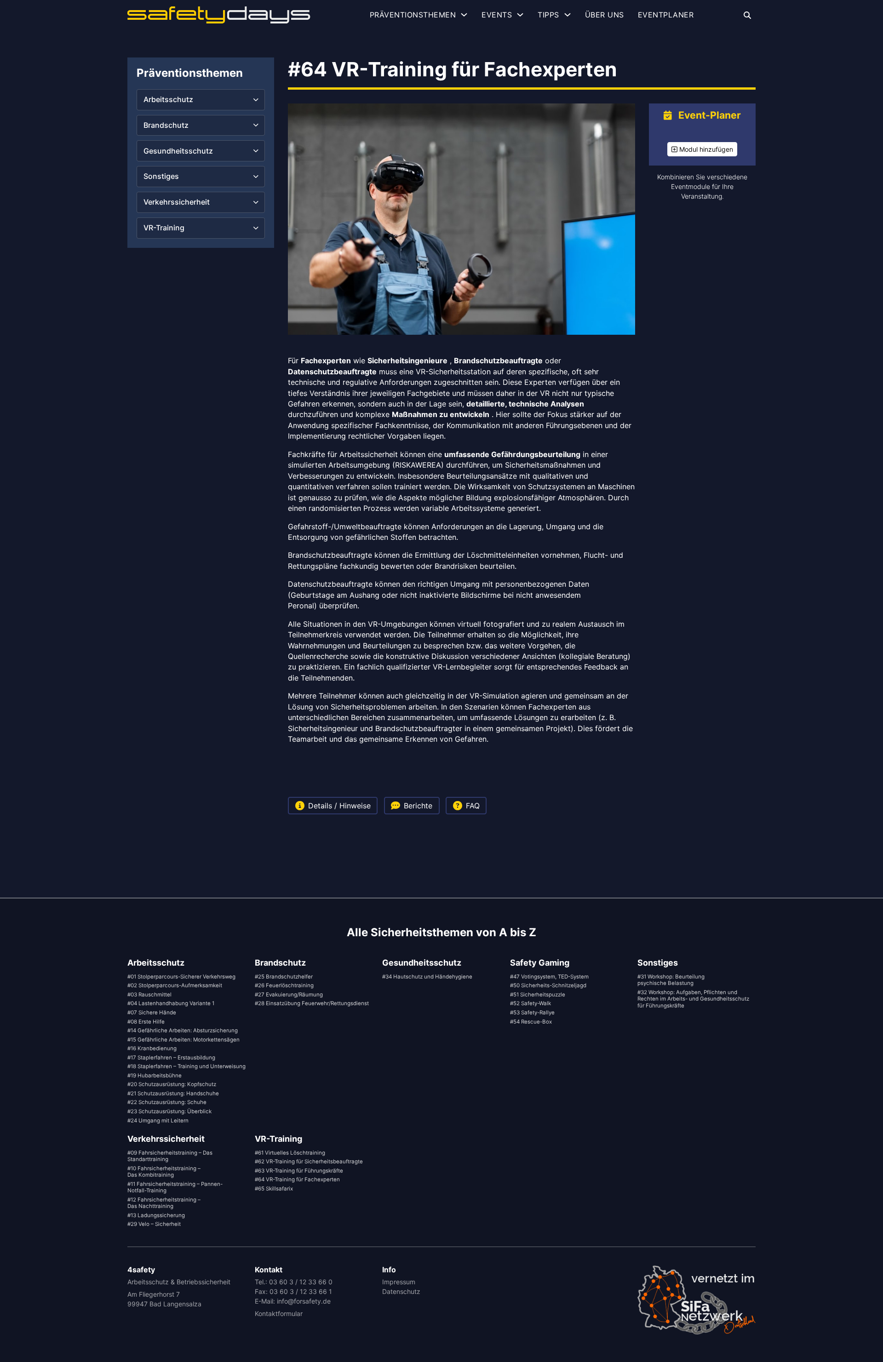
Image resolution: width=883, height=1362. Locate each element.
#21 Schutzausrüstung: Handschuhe (173, 1093)
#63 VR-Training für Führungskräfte (299, 1170)
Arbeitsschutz (155, 962)
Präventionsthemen (413, 14)
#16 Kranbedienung (152, 1048)
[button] (201, 99)
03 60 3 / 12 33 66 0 (301, 1282)
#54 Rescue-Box (531, 1022)
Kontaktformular (279, 1313)
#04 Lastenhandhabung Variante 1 (170, 1003)
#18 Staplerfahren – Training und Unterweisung (186, 1066)
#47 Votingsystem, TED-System (549, 976)
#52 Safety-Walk (530, 1003)
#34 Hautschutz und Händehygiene (427, 976)
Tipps (548, 14)
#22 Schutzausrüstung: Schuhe (166, 1102)
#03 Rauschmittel (149, 994)
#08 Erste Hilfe (146, 1022)
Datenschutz (401, 1291)
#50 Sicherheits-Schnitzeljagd (548, 985)
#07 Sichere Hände (151, 1012)
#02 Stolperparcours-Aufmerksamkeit (174, 985)
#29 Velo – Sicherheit (154, 1224)
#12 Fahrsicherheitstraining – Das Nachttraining (164, 1203)
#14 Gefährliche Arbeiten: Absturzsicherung (182, 1030)
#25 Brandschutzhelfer (284, 976)
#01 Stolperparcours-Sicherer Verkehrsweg (181, 976)
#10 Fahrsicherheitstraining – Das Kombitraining (164, 1172)
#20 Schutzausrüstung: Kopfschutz (171, 1084)
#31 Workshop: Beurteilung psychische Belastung (671, 980)
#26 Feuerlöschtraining (284, 985)
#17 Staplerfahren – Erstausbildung (171, 1057)
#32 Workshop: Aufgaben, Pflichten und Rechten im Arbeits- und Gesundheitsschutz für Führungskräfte (693, 999)
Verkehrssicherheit (166, 1139)
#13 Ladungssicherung (156, 1215)
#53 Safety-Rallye (532, 1012)
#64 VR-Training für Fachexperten (297, 1179)
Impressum (398, 1282)
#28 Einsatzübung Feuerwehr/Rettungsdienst (312, 1003)
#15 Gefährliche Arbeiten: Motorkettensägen (183, 1039)
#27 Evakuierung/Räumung (289, 994)
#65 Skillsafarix (274, 1188)
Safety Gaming (539, 962)
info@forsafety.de (304, 1301)
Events (497, 14)
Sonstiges (657, 962)
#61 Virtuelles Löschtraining (290, 1153)
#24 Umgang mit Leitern (158, 1120)
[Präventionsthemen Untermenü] (464, 14)
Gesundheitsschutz (421, 962)
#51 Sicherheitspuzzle (537, 994)
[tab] (333, 805)
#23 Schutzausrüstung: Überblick (169, 1111)
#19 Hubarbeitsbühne (154, 1075)
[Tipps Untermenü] (567, 14)
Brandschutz (280, 962)
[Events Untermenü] (520, 14)
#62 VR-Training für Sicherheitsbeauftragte (309, 1161)
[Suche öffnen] (747, 15)
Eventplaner (666, 14)
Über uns (604, 14)
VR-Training (278, 1139)
